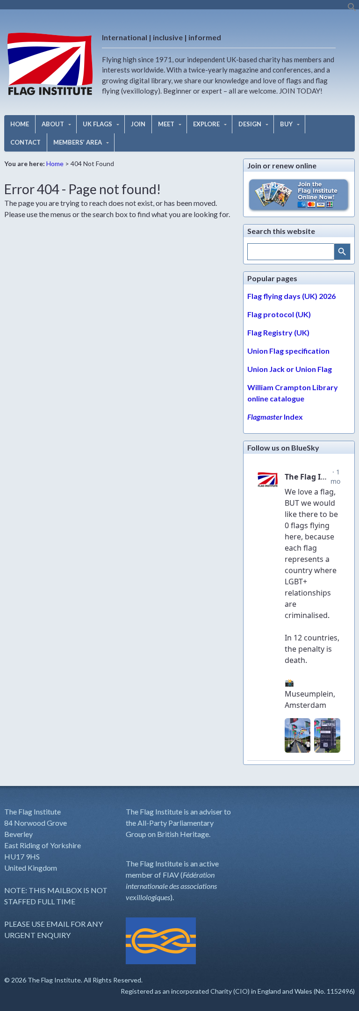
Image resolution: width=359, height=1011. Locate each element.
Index (275, 416)
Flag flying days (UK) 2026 (291, 295)
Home (55, 163)
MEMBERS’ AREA (77, 142)
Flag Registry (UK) (278, 332)
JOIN (138, 124)
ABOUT (53, 124)
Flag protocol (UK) (279, 314)
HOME (19, 124)
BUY (286, 124)
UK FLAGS (97, 124)
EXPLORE (206, 124)
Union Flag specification (288, 350)
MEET (166, 124)
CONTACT (25, 142)
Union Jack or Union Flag (289, 368)
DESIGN (249, 124)
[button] (352, 9)
